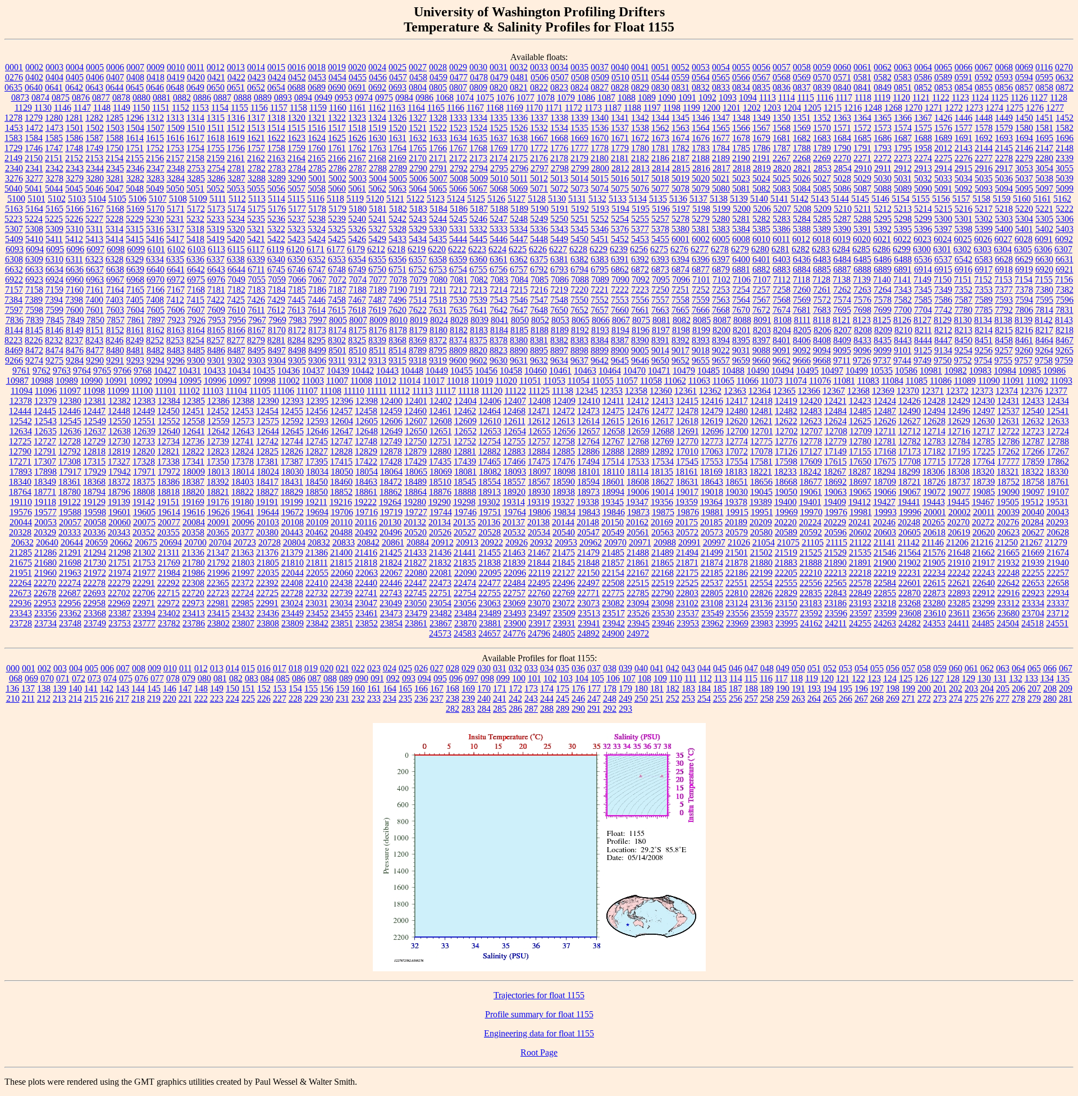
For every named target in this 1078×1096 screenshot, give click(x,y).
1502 (95, 128)
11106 (283, 390)
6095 (55, 249)
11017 (434, 380)
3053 (1024, 168)
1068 (445, 97)
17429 (415, 461)
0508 (580, 77)
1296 (135, 117)
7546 (519, 299)
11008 (361, 380)
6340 (276, 259)
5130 (557, 198)
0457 (398, 77)
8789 (418, 350)
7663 (660, 310)
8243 (94, 340)
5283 (782, 219)
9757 (1024, 360)
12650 (416, 431)
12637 (95, 431)
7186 (317, 289)
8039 (479, 320)
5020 (701, 178)
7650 (559, 310)
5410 (34, 239)
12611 (515, 421)
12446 (69, 411)
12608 (441, 421)
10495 (807, 370)
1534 (559, 128)
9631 (519, 360)
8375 (478, 340)
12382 (119, 401)
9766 (122, 370)
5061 (357, 188)
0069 (1024, 67)
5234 (236, 219)
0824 (579, 87)
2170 (418, 158)
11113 (422, 390)
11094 (22, 390)
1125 (999, 97)
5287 (842, 219)
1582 (1065, 128)
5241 (377, 219)
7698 (862, 310)
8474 (54, 350)
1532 (539, 128)
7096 (681, 279)
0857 (1024, 87)
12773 (712, 441)
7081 (459, 279)
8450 (963, 340)
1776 (559, 148)
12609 (465, 421)
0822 (539, 87)
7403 (115, 299)
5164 (34, 208)
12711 (885, 431)
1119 (882, 97)
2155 (135, 158)
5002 (337, 178)
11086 (941, 380)
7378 (1024, 289)
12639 (144, 431)
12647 (342, 431)
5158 (981, 198)
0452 (297, 77)
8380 (519, 340)
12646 (317, 431)
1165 (436, 107)
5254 (620, 219)
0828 (620, 87)
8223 (13, 340)
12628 (934, 421)
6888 (862, 269)
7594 (1024, 299)
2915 (963, 168)
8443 (903, 340)
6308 (14, 259)
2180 (600, 158)
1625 (337, 138)
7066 (297, 279)
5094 (1004, 188)
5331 (458, 229)
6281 (780, 249)
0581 (862, 77)
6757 (519, 269)
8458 (1004, 340)
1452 (1065, 117)
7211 (438, 289)
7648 (539, 310)
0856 (1004, 87)
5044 (54, 188)
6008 (741, 239)
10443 (387, 370)
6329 (135, 259)
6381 (559, 259)
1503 (115, 128)
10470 (634, 370)
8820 (478, 350)
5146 (880, 198)
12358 (636, 390)
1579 (1004, 128)
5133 (618, 198)
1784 (721, 148)
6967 (115, 279)
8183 (479, 330)
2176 (539, 158)
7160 (75, 289)
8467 (1065, 340)
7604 (135, 310)
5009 (479, 178)
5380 (680, 229)
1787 (782, 148)
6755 (478, 269)
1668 (559, 138)
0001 (14, 67)
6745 (276, 269)
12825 (267, 451)
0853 (943, 87)
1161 (357, 107)
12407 (515, 401)
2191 (761, 158)
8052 (540, 320)
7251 (680, 289)
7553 (620, 299)
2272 (883, 158)
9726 (862, 360)
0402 (34, 77)
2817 (721, 168)
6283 (821, 249)
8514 (397, 350)
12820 (144, 451)
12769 (662, 441)
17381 (267, 461)
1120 (901, 97)
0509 (600, 77)
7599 (54, 310)
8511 (377, 350)
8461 (1024, 340)
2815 (681, 168)
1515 (296, 128)
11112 (399, 390)
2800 (600, 168)
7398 (74, 299)
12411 (613, 401)
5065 (438, 188)
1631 (397, 138)
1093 (728, 97)
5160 (1022, 198)
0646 (155, 87)
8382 (559, 340)
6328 (115, 259)
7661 (640, 310)
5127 (517, 198)
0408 (135, 77)
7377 (1004, 289)
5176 (277, 208)
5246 (478, 219)
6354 (357, 259)
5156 (941, 198)
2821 (802, 168)
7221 (600, 289)
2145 (1004, 148)
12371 (932, 390)
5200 (742, 208)
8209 (883, 330)
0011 (195, 67)
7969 (277, 320)
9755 (1003, 360)
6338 (236, 259)
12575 (268, 421)
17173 (909, 451)
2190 (741, 158)
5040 (13, 188)
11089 (965, 380)
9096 (862, 350)
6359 (458, 259)
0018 (317, 67)
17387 (292, 461)
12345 (586, 390)
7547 (539, 299)
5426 (357, 239)
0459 (438, 77)
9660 (761, 360)
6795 (600, 269)
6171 (316, 249)
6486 (883, 259)
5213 (903, 208)
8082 (682, 320)
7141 (902, 279)
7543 (499, 299)
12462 (465, 411)
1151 (161, 107)
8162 (156, 330)
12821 (168, 451)
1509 (176, 128)
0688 (296, 87)
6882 (761, 269)
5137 (698, 198)
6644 (236, 269)
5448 (539, 239)
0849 (883, 87)
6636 (75, 269)
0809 (478, 87)
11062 (675, 380)
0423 (257, 77)
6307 (1063, 249)
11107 (307, 390)
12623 (811, 421)
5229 (135, 219)
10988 (42, 380)
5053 (236, 188)
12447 (94, 411)
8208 (863, 330)
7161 (95, 289)
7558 (680, 299)
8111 (802, 320)
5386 (782, 229)
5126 (496, 198)
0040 (620, 67)
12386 (218, 401)
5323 (296, 229)
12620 (736, 421)
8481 (135, 350)
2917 (1004, 168)
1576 (943, 128)
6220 (437, 249)
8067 (621, 320)
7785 (984, 310)
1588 (115, 138)
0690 (337, 87)
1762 (357, 148)
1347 (721, 117)
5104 (97, 198)
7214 (499, 289)
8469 (14, 350)
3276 (14, 178)
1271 (934, 107)
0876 (81, 97)
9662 (782, 360)
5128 (537, 198)
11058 (651, 380)
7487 (377, 299)
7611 (256, 310)
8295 (317, 340)
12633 (1058, 421)
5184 (438, 208)
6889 (883, 269)
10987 (17, 380)
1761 (337, 148)
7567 (761, 299)
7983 (298, 320)
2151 (54, 158)
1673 (660, 138)
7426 (256, 299)
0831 (680, 87)
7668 (721, 310)
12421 (835, 401)
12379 (45, 401)
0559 (680, 77)
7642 (499, 310)
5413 (94, 239)
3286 (216, 178)
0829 (640, 87)
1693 (1004, 138)
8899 (600, 350)
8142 (1044, 320)
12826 (292, 451)
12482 (786, 411)
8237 (74, 340)
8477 (95, 350)
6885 (822, 269)
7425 (236, 299)
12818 (94, 451)
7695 (842, 310)
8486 (216, 350)
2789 (398, 168)
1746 (34, 148)
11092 (1037, 380)
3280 (95, 178)
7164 (115, 289)
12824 (242, 451)
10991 (116, 380)
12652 (465, 431)
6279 (740, 249)
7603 (115, 310)
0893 (283, 97)
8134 (983, 320)
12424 (885, 401)
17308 (69, 461)
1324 (377, 117)
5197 (681, 208)
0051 (660, 67)
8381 (539, 340)
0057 (782, 67)
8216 (1024, 330)
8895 (539, 350)
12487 (885, 411)
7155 (1044, 279)
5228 (115, 219)
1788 (802, 148)
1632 (418, 138)
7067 (317, 279)
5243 (418, 219)
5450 (579, 239)
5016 (620, 178)
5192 (580, 208)
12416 (712, 401)
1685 (862, 138)
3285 (196, 178)
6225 (518, 249)
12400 (391, 401)
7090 (620, 279)
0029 (458, 67)
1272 (954, 107)
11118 (468, 390)
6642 (196, 269)
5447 (519, 239)
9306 (317, 360)
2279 (1024, 158)
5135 (658, 198)
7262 (842, 289)
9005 (640, 350)
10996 (215, 380)
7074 (358, 279)
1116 (824, 97)
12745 (316, 441)
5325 (337, 229)
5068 (499, 188)
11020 (506, 380)
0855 (984, 87)
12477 (662, 411)
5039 (1065, 178)
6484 (842, 259)
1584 (34, 138)
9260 (1024, 350)
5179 (337, 208)
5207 (782, 208)
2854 (843, 168)
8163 (176, 330)
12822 (193, 451)
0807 (458, 87)
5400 (1004, 229)
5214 (923, 208)
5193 (600, 208)
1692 (984, 138)
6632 (14, 269)
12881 (465, 451)
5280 (721, 219)
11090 (989, 380)
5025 (782, 178)
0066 (963, 67)
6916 (963, 269)
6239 (619, 249)
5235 (256, 219)
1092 (707, 97)
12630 (983, 421)
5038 (1044, 178)
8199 (701, 330)
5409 (14, 239)
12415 (687, 401)
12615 (613, 421)
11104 (236, 390)
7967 (257, 320)
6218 (396, 249)
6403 (782, 259)
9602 (478, 360)
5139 (739, 198)
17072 (736, 451)
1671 (620, 138)
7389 (34, 299)
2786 (337, 168)
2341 (34, 168)
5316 (155, 229)
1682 (802, 138)
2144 (984, 148)
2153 (94, 158)
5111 (217, 198)
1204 (792, 107)
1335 (499, 117)
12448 (119, 411)
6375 (539, 259)
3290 (297, 178)
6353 (337, 259)
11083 (868, 380)
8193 (600, 330)
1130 (43, 107)
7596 (1065, 299)
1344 (660, 117)
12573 (243, 421)
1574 (903, 128)
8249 (135, 340)
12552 (169, 421)
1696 (1065, 138)
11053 (554, 380)
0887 (222, 97)
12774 (736, 441)
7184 (277, 289)
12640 (169, 431)
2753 (196, 168)
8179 (418, 330)
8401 (782, 340)
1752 (155, 148)
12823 (218, 451)
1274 (994, 107)
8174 (337, 330)
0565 (721, 77)
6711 (256, 269)
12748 (366, 441)
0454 (337, 77)
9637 (579, 360)
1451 (1044, 117)
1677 (721, 138)
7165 (135, 289)
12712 (909, 431)
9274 (34, 360)
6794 (579, 269)
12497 (983, 411)
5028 (842, 178)
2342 (54, 168)
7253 (721, 289)
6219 (417, 249)
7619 (377, 310)
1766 (438, 148)
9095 (842, 350)
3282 (135, 178)
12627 (909, 421)
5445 (478, 239)
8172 (297, 330)
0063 (903, 67)
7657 (600, 310)
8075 (641, 320)
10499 (857, 370)
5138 (719, 198)
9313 (377, 360)
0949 (323, 97)
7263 (862, 289)
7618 (357, 310)
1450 (1024, 117)
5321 (256, 229)
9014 (660, 350)
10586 (906, 370)
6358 (438, 259)
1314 (195, 117)
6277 (700, 249)
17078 (761, 451)
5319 (216, 229)
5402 (1044, 229)
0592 (984, 77)
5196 (661, 208)
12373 (982, 390)
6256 (639, 249)
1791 (862, 148)
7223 (640, 289)
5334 (519, 229)
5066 (458, 188)
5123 (436, 198)
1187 (613, 107)
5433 (397, 239)
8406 (802, 340)
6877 (701, 269)
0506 (540, 77)
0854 (963, 87)
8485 (196, 350)
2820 (782, 168)
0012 (216, 67)
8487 (236, 350)
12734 (168, 441)
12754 (489, 441)
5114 (276, 198)
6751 (397, 269)
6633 (34, 269)
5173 (216, 208)
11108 (330, 390)
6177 (336, 249)
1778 (600, 148)
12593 (317, 421)
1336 (519, 117)
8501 (337, 350)
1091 (687, 97)
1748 (74, 148)
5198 (701, 208)
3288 (257, 178)
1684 (842, 138)
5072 (559, 188)
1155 (239, 107)
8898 (579, 350)
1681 (782, 138)
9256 (984, 350)
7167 (176, 289)
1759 (296, 148)
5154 (901, 198)
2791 (438, 168)
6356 (397, 259)
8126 (902, 320)
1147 (82, 107)
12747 (341, 441)
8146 (54, 330)
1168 (495, 107)
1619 (236, 138)
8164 (196, 330)
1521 (418, 128)
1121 (921, 97)
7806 (1024, 310)
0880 (141, 97)
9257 (1004, 350)
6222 (457, 249)
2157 (175, 158)
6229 (598, 249)
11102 (189, 390)
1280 (54, 117)
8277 (236, 340)
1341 (620, 117)
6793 (559, 269)
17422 (366, 461)
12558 (193, 421)
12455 (292, 411)
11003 (313, 380)
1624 (317, 138)
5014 (579, 178)
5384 (741, 229)
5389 (822, 229)
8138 (1003, 320)
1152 (180, 107)
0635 (13, 87)
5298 (903, 219)
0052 (680, 67)
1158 (298, 107)
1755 (216, 148)
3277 (34, 178)
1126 (1019, 97)
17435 (440, 461)
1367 (923, 117)
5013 (559, 178)
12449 (144, 411)
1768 (478, 148)
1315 (216, 117)
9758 (1044, 360)
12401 (416, 401)
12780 (860, 441)
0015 (276, 67)
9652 (680, 360)
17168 (885, 451)
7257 (761, 289)
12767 (613, 441)
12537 (1008, 411)
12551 (144, 421)
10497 (832, 370)
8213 (963, 330)
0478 (479, 77)
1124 (980, 97)
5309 (54, 229)
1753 (175, 148)
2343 (75, 168)
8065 (581, 320)
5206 (762, 208)
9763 (62, 370)
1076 (505, 97)
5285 (822, 219)
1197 (652, 107)
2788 (378, 168)
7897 (156, 320)
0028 (438, 67)
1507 (156, 128)
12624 (835, 421)
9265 (1065, 350)
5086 (842, 188)
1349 (761, 117)
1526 (519, 128)
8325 (357, 340)
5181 (378, 208)
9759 (1064, 360)
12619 (712, 421)
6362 (519, 259)
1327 (418, 117)
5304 (1024, 219)
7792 (1004, 310)
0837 (802, 87)
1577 (963, 128)
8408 (822, 340)
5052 (216, 188)
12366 (809, 390)
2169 (397, 158)
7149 (922, 279)
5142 (799, 198)
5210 (843, 208)
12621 (761, 421)
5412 (74, 239)
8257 (216, 340)
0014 (256, 67)
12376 (1031, 390)
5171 (176, 208)
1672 (640, 138)
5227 (94, 219)
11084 (892, 380)
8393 (701, 340)
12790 (20, 451)
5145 (860, 198)
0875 (61, 97)
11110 (354, 390)
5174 (236, 208)
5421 (256, 239)
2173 (478, 158)
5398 (963, 229)
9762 (42, 370)
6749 (357, 269)
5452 (620, 239)
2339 (1065, 158)
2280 (1044, 158)
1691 (963, 138)
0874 (40, 97)
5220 (1024, 208)
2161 (236, 158)
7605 (156, 310)
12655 (539, 431)
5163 (14, 208)
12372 (957, 390)
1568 (782, 128)
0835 (761, 87)
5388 (802, 229)
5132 (597, 198)
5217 (984, 208)
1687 (903, 138)
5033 (943, 178)
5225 (54, 219)
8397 (761, 340)
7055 (257, 279)
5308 (34, 229)
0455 (358, 77)
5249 (539, 219)
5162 (1062, 198)
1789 (822, 148)
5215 (943, 208)
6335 (175, 259)
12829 (366, 451)
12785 (983, 441)
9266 (14, 360)
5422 (276, 239)
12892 (662, 451)
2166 (337, 158)
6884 (802, 269)
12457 (341, 411)
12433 (1033, 401)
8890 (519, 350)
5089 (903, 188)
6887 (842, 269)
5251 (579, 219)
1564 (701, 128)
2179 (579, 158)
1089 (647, 97)
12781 (885, 441)
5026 (802, 178)
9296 (176, 360)
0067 (984, 67)
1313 (175, 117)
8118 (821, 320)
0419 (176, 77)
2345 (115, 168)
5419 (216, 239)
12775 (761, 441)
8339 (377, 340)
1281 (74, 117)
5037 (1024, 178)
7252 (701, 289)
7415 (195, 299)
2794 (479, 168)
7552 (600, 299)
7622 (418, 310)
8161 (135, 330)
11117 (445, 390)
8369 (418, 340)
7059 (277, 279)
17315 (94, 461)
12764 (588, 441)
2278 (1004, 158)
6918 (1004, 269)
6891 (903, 269)
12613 (563, 421)
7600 (75, 310)
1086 (586, 97)
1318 (276, 117)
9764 (82, 370)
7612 (276, 310)
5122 (415, 198)
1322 (337, 117)
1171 (554, 107)
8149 (75, 330)
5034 (963, 178)
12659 (638, 431)
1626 (357, 138)
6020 (862, 239)
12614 (588, 421)
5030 (883, 178)
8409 (842, 340)
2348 (176, 168)
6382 (579, 259)
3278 (54, 178)
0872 (1065, 87)
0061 (862, 67)
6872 (640, 269)
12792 (69, 451)
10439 (338, 370)
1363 (842, 117)
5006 (418, 178)
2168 (377, 158)
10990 (91, 380)
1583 (13, 138)
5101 (36, 198)
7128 (821, 279)
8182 (459, 330)
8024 (439, 320)
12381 (95, 401)
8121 (842, 320)
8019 (419, 320)
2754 (216, 168)
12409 (564, 401)
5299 (923, 219)
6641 (176, 269)
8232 (54, 340)
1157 (278, 107)
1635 (478, 138)
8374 (458, 340)
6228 (578, 249)
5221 (1044, 208)
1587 (94, 138)
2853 (823, 168)
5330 (438, 229)
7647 (519, 310)
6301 (942, 249)
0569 (802, 77)
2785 (317, 168)
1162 (377, 107)
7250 (660, 289)
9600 (458, 360)
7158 (34, 289)
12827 (316, 451)
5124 (456, 198)
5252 (600, 219)
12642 (218, 431)
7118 (801, 279)
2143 (963, 148)
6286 (881, 249)
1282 (94, 117)
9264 (1044, 350)
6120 (295, 249)
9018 (701, 350)
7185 (297, 289)
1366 (903, 117)
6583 (984, 259)
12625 (860, 421)
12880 (440, 451)
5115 (296, 198)
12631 (1008, 421)
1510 (196, 128)
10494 (782, 370)
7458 (337, 299)
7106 (742, 279)
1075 (485, 97)
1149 (121, 107)
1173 (593, 107)
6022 (902, 239)
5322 (276, 229)
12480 (736, 411)
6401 (761, 259)
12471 (539, 411)
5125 (476, 198)
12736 (193, 441)
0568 (782, 77)
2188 (701, 158)
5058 (317, 188)
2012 (943, 148)
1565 (721, 128)
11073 (772, 380)
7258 (782, 289)
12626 (885, 421)
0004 (75, 67)
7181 (216, 289)
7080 (438, 279)
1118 (863, 97)
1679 (761, 138)
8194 (620, 330)
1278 (13, 117)
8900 (620, 350)
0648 (175, 87)
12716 (959, 431)
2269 (822, 158)
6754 (458, 269)
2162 (256, 158)
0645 (135, 87)
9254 (963, 350)
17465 (489, 461)
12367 (834, 390)
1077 (526, 97)
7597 (14, 310)
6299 (902, 249)
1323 (357, 117)
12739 (218, 441)
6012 (801, 239)
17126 (786, 451)
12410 (589, 401)
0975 (384, 97)
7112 (782, 279)
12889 (638, 451)
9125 (923, 350)
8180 (438, 330)
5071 (539, 188)
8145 (34, 330)
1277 (1055, 107)
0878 (121, 97)
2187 (680, 158)
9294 (156, 360)
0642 (74, 87)
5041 (34, 188)
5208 (802, 208)
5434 (418, 239)
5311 (94, 229)
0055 (741, 67)
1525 (499, 128)
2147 (1044, 148)
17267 (1058, 451)
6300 (922, 249)
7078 (398, 279)
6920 (1044, 269)
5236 (276, 219)
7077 (378, 279)
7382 (1065, 289)
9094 (822, 350)
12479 (712, 411)
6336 (195, 259)
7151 (963, 279)
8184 (499, 330)
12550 (119, 421)
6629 (1024, 259)
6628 (1004, 259)
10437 (313, 370)
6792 (539, 269)
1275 (1015, 107)
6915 (943, 269)
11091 (1013, 380)
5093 (984, 188)
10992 (141, 380)
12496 (959, 411)
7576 (862, 299)
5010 (499, 178)
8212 (943, 330)
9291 (115, 360)
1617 (195, 138)
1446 (963, 117)
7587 (963, 299)
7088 (580, 279)
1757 (256, 148)
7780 (963, 310)
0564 (701, 77)
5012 (539, 178)
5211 (862, 208)
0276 (14, 77)
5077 (660, 188)
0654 (276, 87)
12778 (811, 441)
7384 (13, 299)
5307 (14, 229)
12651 (441, 431)
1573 (883, 128)
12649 (391, 431)
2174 (499, 158)
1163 (396, 107)
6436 (802, 259)
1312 (155, 117)
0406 (95, 77)
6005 (721, 239)
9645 (620, 360)
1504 (135, 128)
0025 (397, 67)
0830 (660, 87)
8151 (95, 330)
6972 (176, 279)
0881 (162, 97)
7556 (640, 299)
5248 (519, 219)
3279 (75, 178)
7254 (741, 289)
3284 (176, 178)
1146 (62, 107)
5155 (921, 198)
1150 (141, 107)
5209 (823, 208)
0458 (418, 77)
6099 (136, 249)
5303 (1004, 219)
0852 (923, 87)
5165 (54, 208)
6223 (477, 249)
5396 (923, 229)
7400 (94, 299)
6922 (14, 279)
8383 (579, 340)
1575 (923, 128)
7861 (136, 320)
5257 (660, 219)
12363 (735, 390)
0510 (620, 77)
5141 (779, 198)
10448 (412, 370)
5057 (296, 188)
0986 (424, 97)
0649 (195, 87)
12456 (316, 411)
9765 (102, 370)
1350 (782, 117)
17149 (835, 451)
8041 (500, 320)
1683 (822, 138)
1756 (236, 148)
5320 (236, 229)
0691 (357, 87)
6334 (155, 259)
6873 (660, 269)
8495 (257, 350)
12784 (959, 441)
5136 (678, 198)
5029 (862, 178)
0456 (378, 77)
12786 (1008, 441)
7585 (923, 299)
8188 (540, 330)
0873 (20, 97)
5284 (802, 219)
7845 (55, 320)
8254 (195, 340)
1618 (216, 138)
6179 (356, 249)
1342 (640, 117)
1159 (318, 107)
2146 (1024, 148)
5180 (358, 208)
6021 (882, 239)
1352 (822, 117)
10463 (585, 370)
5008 (459, 178)
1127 (1039, 97)
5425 (337, 239)
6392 (640, 259)
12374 (1006, 390)
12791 (45, 451)
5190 (540, 208)
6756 (499, 269)
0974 (364, 97)
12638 (119, 431)
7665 (680, 310)
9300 (196, 360)
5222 (1065, 208)
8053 (560, 320)
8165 (216, 330)
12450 (168, 411)
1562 (660, 128)
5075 (620, 188)
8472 (34, 350)
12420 (811, 401)
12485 (860, 411)
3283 (156, 178)
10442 (362, 370)
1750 (115, 148)
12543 (45, 421)
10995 (190, 380)
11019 (482, 380)
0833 (721, 87)
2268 (802, 158)
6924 (54, 279)
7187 (337, 289)
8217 (1044, 330)
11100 (142, 390)
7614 (317, 310)
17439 (465, 461)
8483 (176, 350)
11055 (603, 380)
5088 (883, 188)
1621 (256, 138)
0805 (438, 87)
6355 (377, 259)
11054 (579, 380)
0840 (842, 87)
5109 (198, 198)
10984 (1005, 370)
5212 (883, 208)
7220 (579, 289)
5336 (539, 229)
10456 (486, 370)
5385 (761, 229)
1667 (539, 138)
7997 (318, 320)
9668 (822, 360)
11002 (289, 380)
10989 (67, 380)
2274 (923, 158)
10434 (239, 370)
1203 (772, 107)
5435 (438, 239)
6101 (156, 249)
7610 (236, 310)
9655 (701, 360)
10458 (511, 370)
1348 (741, 117)
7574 (842, 299)
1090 (667, 97)
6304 (1003, 249)
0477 (459, 77)
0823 (559, 87)
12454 (267, 411)
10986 (1054, 370)
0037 (600, 67)
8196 (641, 330)
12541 (1058, 411)
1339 (579, 117)
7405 (135, 299)
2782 (257, 168)
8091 (762, 320)
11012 (385, 380)
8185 (519, 330)
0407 (115, 77)
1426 (943, 117)
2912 (903, 168)
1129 (23, 107)
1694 (1024, 138)
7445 (296, 299)
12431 (1008, 401)
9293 (135, 360)
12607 (416, 421)
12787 (1033, 441)
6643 (216, 269)
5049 (155, 188)
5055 (256, 188)
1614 (135, 138)
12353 (611, 390)
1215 (833, 107)
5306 (1065, 219)
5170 (156, 208)
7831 (1065, 310)
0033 (539, 67)
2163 (276, 158)
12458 (366, 411)
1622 (276, 138)
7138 (842, 279)
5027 (822, 178)
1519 (377, 128)
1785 (741, 148)
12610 (490, 421)
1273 (974, 107)
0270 (1064, 67)
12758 (563, 441)
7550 (579, 299)
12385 (193, 401)
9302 (236, 360)
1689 (943, 138)
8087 (722, 320)
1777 (579, 148)
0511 (640, 77)
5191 (560, 208)
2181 (620, 158)
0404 (54, 77)
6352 (317, 259)
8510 (358, 350)
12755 (514, 441)
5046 (94, 188)
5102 (57, 198)
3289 (277, 178)
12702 (786, 431)
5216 (963, 208)
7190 (398, 289)
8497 (277, 350)
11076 (820, 380)
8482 (156, 350)
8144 (14, 330)
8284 (296, 340)
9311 (337, 360)
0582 (883, 77)
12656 (564, 431)
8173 (317, 330)
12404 (465, 401)
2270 (842, 158)
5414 (115, 239)
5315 (135, 229)
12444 (20, 411)
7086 (560, 279)
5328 (397, 229)
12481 (761, 411)
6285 (861, 249)
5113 (257, 198)
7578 (883, 299)
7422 (216, 299)
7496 (397, 299)
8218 (1065, 330)
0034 (559, 67)
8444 (923, 340)
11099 (118, 390)
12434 (1058, 401)
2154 (115, 158)
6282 (801, 249)
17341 (193, 461)
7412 (175, 299)
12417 (736, 401)
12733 (144, 441)
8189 (560, 330)
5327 (377, 229)
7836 (15, 320)
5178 (317, 208)
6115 (236, 249)
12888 (613, 451)
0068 (1004, 67)
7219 (559, 289)
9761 (21, 370)
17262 (1008, 451)
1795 (903, 148)
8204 (782, 330)
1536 (600, 128)
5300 (943, 219)
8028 (459, 320)
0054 (721, 67)
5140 (759, 198)
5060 (337, 188)
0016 (296, 67)
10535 (881, 370)
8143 (1064, 320)
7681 (802, 310)
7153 (1003, 279)
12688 (663, 431)
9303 (257, 360)
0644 (115, 87)
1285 (115, 117)
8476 (75, 350)
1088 (627, 97)
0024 (377, 67)
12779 (835, 441)
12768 (638, 441)
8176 (378, 330)
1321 (317, 117)
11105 (260, 390)
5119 (355, 198)
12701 (762, 431)
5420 (236, 239)
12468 (514, 411)
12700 (737, 431)
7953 (217, 320)
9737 (882, 360)
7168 (196, 289)
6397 (721, 259)
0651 (236, 87)
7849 (75, 320)
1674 (680, 138)
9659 (741, 360)
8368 (397, 340)
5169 (135, 208)
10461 (560, 370)
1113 (767, 97)
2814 (661, 168)
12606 (391, 421)
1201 (732, 107)
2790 (418, 168)
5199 (721, 208)
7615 (337, 310)
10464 (610, 370)
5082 (761, 188)
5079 (701, 188)
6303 (983, 249)
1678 (741, 138)
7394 (54, 299)
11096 (46, 390)
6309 (34, 259)
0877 (101, 97)
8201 (742, 330)
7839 (35, 320)
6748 (337, 269)
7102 (721, 279)
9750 (943, 360)
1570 (822, 128)
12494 (934, 411)
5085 (822, 188)
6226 (538, 249)
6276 (679, 249)
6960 (75, 279)
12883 (514, 451)
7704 (923, 310)
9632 (539, 360)
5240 (357, 219)
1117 (843, 97)
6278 (720, 249)
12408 (539, 401)
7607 (196, 310)
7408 (155, 299)
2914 (943, 168)
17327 (119, 461)
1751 (135, 148)
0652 (256, 87)
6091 (1044, 239)
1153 (200, 107)
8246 (115, 340)
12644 (268, 431)
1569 (802, 128)
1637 (499, 138)
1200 (711, 107)
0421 (216, 77)
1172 (573, 107)
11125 (539, 390)
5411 (54, 239)
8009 (378, 320)
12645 (292, 431)
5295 (883, 219)
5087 (862, 188)
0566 (741, 77)
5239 (337, 219)
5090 (923, 188)
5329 (418, 229)
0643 (94, 87)
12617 (662, 421)
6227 (558, 249)
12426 (909, 401)
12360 (661, 390)
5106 (138, 198)
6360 (478, 259)
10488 (733, 370)
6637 (95, 269)
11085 (917, 380)
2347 (156, 168)
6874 (680, 269)
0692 (377, 87)
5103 (77, 198)
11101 (165, 390)
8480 (115, 350)
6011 (781, 239)
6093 (15, 249)
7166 (156, 289)
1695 (1044, 138)
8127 (922, 320)
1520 (397, 128)
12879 (415, 451)
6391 (620, 259)
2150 (34, 158)
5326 (357, 229)
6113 (216, 249)
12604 (342, 421)
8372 (438, 340)
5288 (862, 219)
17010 (687, 451)
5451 (600, 239)
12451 (193, 411)
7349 (943, 289)
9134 (943, 350)
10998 (264, 380)
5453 (640, 239)
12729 (94, 441)
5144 (840, 198)
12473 (588, 411)
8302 (337, 340)
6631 (1065, 259)
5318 (195, 229)
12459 (391, 411)
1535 (579, 128)
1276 (1035, 107)
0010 (176, 67)
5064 (418, 188)
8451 (984, 340)
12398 (366, 401)
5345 (579, 229)
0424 (277, 77)
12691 (688, 431)
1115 (805, 97)
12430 (983, 401)
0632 (1065, 77)
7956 (237, 320)
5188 (499, 208)
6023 (922, 239)
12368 (858, 390)
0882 (182, 97)
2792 (459, 168)
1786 (761, 148)
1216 (853, 107)
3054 (1044, 168)
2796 (519, 168)
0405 (75, 77)
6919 (1024, 269)
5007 (438, 178)
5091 (943, 188)
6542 (963, 259)
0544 (660, 77)
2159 (216, 158)
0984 (404, 97)
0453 (317, 77)
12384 (169, 401)
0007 (135, 67)
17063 (712, 451)
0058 (802, 67)
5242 (397, 219)
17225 (983, 451)
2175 (519, 158)
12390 (268, 401)
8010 (399, 320)
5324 (317, 229)
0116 (1044, 67)
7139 (862, 279)
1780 (640, 148)
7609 (216, 310)
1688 (923, 138)
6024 (943, 239)
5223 (13, 219)
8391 (660, 340)
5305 (1044, 219)
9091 (782, 350)
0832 (701, 87)
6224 (497, 249)
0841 (862, 87)
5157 (961, 198)
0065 (943, 67)
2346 (135, 168)
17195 (959, 451)
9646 (640, 360)
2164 (296, 158)
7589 (984, 299)
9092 (802, 350)
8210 (903, 330)
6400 (741, 259)
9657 (721, 360)
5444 (458, 239)
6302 (962, 249)
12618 (687, 421)
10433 (214, 370)
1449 (1004, 117)
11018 (458, 380)
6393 (660, 259)
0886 (202, 97)
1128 (1058, 97)
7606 (176, 310)
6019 (842, 239)
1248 (873, 107)
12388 (243, 401)
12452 (218, 411)
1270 (913, 107)
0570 (822, 77)
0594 (1024, 77)
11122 (515, 390)
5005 (398, 178)
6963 (95, 279)
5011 (519, 178)
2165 (317, 158)
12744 (292, 441)
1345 (680, 117)
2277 (984, 158)
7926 (196, 320)
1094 (748, 97)
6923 (34, 279)
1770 (519, 148)
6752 (418, 269)
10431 (190, 370)
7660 (620, 310)
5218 (1004, 208)
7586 (943, 299)
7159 (54, 289)
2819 (762, 168)
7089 (600, 279)
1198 (671, 107)
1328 (438, 117)
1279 (34, 117)
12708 (836, 431)
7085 (540, 279)
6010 (761, 239)
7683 (822, 310)
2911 (883, 168)
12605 (366, 421)
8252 (155, 340)
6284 (841, 249)
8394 (721, 340)
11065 (723, 380)
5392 (883, 229)
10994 (165, 380)
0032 (519, 67)
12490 (909, 411)
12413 (662, 401)
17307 (45, 461)
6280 (760, 249)
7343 (903, 289)
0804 (418, 87)
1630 (377, 138)
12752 (465, 441)
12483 (811, 411)
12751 (440, 441)
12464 (489, 411)
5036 (1004, 178)
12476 (638, 411)
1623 (296, 138)
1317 (256, 117)
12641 (193, 431)
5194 (620, 208)
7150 (943, 279)
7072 (337, 279)
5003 (358, 178)
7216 (539, 289)
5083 (782, 188)
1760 (317, 148)
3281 (115, 178)
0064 (923, 67)
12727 (45, 441)
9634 (559, 360)
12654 (515, 431)
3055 (1065, 168)
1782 (680, 148)
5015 (600, 178)
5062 (377, 188)
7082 (479, 279)
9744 (902, 360)
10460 (535, 370)
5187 (479, 208)
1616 (175, 138)
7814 (1044, 310)
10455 (461, 370)
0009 (156, 67)
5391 (862, 229)
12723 (1033, 431)
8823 (499, 350)
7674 (782, 310)
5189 (519, 208)
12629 (959, 421)
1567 (761, 128)
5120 (375, 198)
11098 (94, 390)
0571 (842, 77)
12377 (1056, 390)
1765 (418, 148)
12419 (786, 401)
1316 (236, 117)
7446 (317, 299)
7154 (1024, 279)
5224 (34, 219)
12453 (242, 411)
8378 (499, 340)
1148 (102, 107)
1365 (883, 117)
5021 (721, 178)
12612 (539, 421)
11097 (70, 390)
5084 (802, 188)
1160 (337, 107)
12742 (267, 441)
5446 (499, 239)
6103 (196, 249)
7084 (519, 279)
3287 (236, 178)
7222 (620, 289)
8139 (1024, 320)
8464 (1044, 340)
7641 (478, 310)
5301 (963, 219)
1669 (579, 138)
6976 (216, 279)
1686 (883, 138)
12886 (588, 451)
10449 (437, 370)
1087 (606, 97)
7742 (943, 310)
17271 (20, 461)
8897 (559, 350)
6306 (1043, 249)
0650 (216, 87)
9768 (143, 370)
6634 (54, 269)
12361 (685, 390)
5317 (175, 229)
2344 (95, 168)
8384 (600, 340)
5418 (195, 239)
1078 (546, 97)
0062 (883, 67)
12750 (415, 441)
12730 (119, 441)
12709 (860, 431)
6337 (216, 259)
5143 (820, 198)
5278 (680, 219)
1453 (14, 128)
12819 (119, 451)
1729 (13, 148)
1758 (276, 148)
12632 (1033, 421)
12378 (21, 401)
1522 (438, 128)
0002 (34, 67)
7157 (14, 289)
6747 (317, 269)
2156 (155, 158)
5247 (499, 219)
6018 (821, 239)
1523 (458, 128)
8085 (702, 320)
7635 (458, 310)
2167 (357, 158)
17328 (144, 461)
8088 (742, 320)
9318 (418, 360)
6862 (620, 269)
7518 (438, 299)
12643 (243, 431)
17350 (218, 461)
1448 (984, 117)
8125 (882, 320)
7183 (257, 289)
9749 (922, 360)
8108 (783, 320)
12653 (490, 431)
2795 (499, 168)
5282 (761, 219)
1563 (680, 128)
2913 (923, 168)
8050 (520, 320)
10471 (659, 370)
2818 (742, 168)
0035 (579, 67)
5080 (721, 188)
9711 (842, 360)
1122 (940, 97)
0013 (236, 67)
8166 (236, 330)
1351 (802, 117)
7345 (923, 289)
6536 (923, 259)
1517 (337, 128)
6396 (701, 259)
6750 (377, 269)
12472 (563, 411)
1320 (296, 117)
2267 (782, 158)
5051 (195, 188)
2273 (903, 158)
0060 (842, 67)
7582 (903, 299)
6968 (135, 279)
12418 (761, 401)
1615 (155, 138)
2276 (963, 158)
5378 (660, 229)
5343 (559, 229)
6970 (156, 279)
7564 (741, 299)
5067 (478, 188)
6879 (721, 269)
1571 (842, 128)
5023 (741, 178)
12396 (342, 401)
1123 (960, 97)
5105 (117, 198)
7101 (701, 279)
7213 (478, 289)
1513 (256, 128)
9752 (963, 360)
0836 (782, 87)
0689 (317, 87)
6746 (296, 269)
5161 (1042, 198)
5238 (317, 219)
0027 (418, 67)
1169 (514, 107)
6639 (135, 269)
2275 (943, 158)
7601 (95, 310)
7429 (276, 299)
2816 (701, 168)
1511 (216, 128)
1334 (478, 117)
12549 (95, 421)
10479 (684, 370)
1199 (691, 107)
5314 (115, 229)
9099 (883, 350)
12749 (391, 441)
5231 (175, 219)
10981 (931, 370)
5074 (600, 188)
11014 (410, 380)
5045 (74, 188)
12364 (759, 390)
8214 (984, 330)
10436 (288, 370)
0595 (1044, 77)
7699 (883, 310)
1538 (640, 128)
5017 (640, 178)
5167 (95, 208)
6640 (156, 269)
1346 (701, 117)
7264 (883, 289)
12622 (786, 421)
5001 (317, 178)
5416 (155, 239)
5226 (74, 219)
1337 (539, 117)
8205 (802, 330)
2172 (458, 158)
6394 (680, 259)
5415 (135, 239)
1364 (862, 117)
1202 (752, 107)
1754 (195, 148)
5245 (458, 219)
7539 (478, 299)
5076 (640, 188)
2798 (560, 168)
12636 (70, 431)
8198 (681, 330)
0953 (344, 97)
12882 (489, 451)
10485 (708, 370)
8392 (680, 340)
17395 (316, 461)
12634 (21, 431)
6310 (54, 259)
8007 (358, 320)
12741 (242, 441)
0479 (499, 77)
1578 (984, 128)
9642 (600, 360)
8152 (115, 330)
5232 (195, 219)
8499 (317, 350)
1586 (74, 138)
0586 (923, 77)
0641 (54, 87)
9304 (277, 360)
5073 (579, 188)
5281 (741, 219)
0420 (196, 77)
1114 (786, 97)
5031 (903, 178)
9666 (802, 360)
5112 (237, 198)
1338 (559, 117)
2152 (74, 158)
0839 (822, 87)
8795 (438, 350)
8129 (943, 320)
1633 (438, 138)
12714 (934, 431)
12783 (934, 441)
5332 (478, 229)
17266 (1033, 451)
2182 (640, 158)
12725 (20, 441)
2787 (358, 168)
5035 (984, 178)
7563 (721, 299)
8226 (34, 340)
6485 (862, 259)
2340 (14, 168)
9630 (499, 360)
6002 (701, 239)
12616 (638, 421)
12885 (563, 451)
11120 (492, 390)
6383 (600, 259)
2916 (984, 168)
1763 (377, 148)
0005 (95, 67)
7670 (741, 310)
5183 (418, 208)
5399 (984, 229)
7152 (983, 279)
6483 (822, 259)
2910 (863, 168)
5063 (397, 188)
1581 (1044, 128)
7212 (458, 289)
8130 (963, 320)
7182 (236, 289)
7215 (519, 289)
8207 (843, 330)
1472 (34, 128)
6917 (984, 269)
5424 (317, 239)
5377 (640, 229)
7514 (418, 299)
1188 (632, 107)
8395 (741, 340)
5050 (175, 188)
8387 (620, 340)
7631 (438, 310)
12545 (70, 421)
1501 (75, 128)
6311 (74, 259)
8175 (358, 330)
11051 (530, 380)
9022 (721, 350)
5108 (178, 198)
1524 (478, 128)
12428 (934, 401)
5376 (620, 229)
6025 (963, 239)
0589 (943, 77)
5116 (316, 198)
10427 (165, 370)
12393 (292, 401)
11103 (212, 390)
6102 (176, 249)
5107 (158, 198)
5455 (660, 239)
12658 (613, 431)
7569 (802, 299)
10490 (758, 370)
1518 (357, 128)
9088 (761, 350)
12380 (70, 401)
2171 (438, 158)
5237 (296, 219)
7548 (559, 299)
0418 (156, 77)
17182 (934, 451)
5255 (640, 219)
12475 (613, 411)
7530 (458, 299)
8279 (256, 340)
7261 (822, 289)
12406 (490, 401)
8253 (175, 340)
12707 (811, 431)
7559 (701, 299)
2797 (540, 168)
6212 (376, 249)
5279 (701, 219)
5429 (377, 239)
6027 (1003, 239)
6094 (35, 249)
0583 (903, 77)
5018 (660, 178)
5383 (721, 229)
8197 (661, 330)
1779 (620, 148)
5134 (638, 198)
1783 (701, 148)
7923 (176, 320)
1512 (236, 128)
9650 (660, 360)
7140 (882, 279)
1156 (259, 107)
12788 (1058, 441)
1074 (465, 97)
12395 (317, 401)
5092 (963, 188)
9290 (95, 360)
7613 (296, 310)
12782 (909, 441)
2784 (297, 168)
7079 (418, 279)
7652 (579, 310)
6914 (923, 269)
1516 (317, 128)
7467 (357, 299)
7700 (903, 310)
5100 (16, 198)
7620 (397, 310)
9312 (357, 360)
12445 (45, 411)
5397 (943, 229)
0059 (822, 67)
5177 (297, 208)
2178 (559, 158)
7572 (822, 299)
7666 (701, 310)
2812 (620, 168)
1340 (600, 117)
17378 (242, 461)
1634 (458, 138)
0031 (499, 67)
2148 (1065, 148)
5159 (1002, 198)
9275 (54, 360)
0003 (54, 67)
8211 (923, 330)
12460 (415, 411)
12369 (883, 390)
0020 (357, 67)
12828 (341, 451)
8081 (661, 320)
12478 (687, 411)
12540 (1033, 411)
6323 (94, 259)
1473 (54, 128)
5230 (155, 219)
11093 (1061, 380)
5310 (75, 229)
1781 (660, 148)
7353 (984, 289)
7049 (236, 279)
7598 (34, 310)
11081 (844, 380)
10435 (264, 370)
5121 (395, 198)
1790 (842, 148)
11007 (337, 380)
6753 (438, 269)
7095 (661, 279)
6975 (196, 279)
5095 (1024, 188)
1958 (923, 148)
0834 (741, 87)
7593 (1004, 299)
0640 (34, 87)
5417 (175, 239)
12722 (1008, 431)
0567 (761, 77)
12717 (983, 431)
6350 (296, 259)
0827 (600, 87)
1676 (701, 138)
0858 (1044, 87)
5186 (459, 208)
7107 (762, 279)
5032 (923, 178)
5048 (135, 188)
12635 (45, 431)
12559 (218, 421)
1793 (883, 148)
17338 (168, 461)
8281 (276, 340)
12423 (860, 401)
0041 (640, 67)
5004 (378, 178)
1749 (94, 148)
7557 (660, 299)
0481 (519, 77)
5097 (1044, 188)
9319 (438, 360)
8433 (862, 340)
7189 (378, 289)
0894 (303, 97)
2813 (641, 168)
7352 (963, 289)
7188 (358, 289)
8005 (338, 320)
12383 (144, 401)
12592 (292, 421)
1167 (475, 107)
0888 (243, 97)
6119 (275, 249)
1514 (276, 128)
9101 (903, 350)
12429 (959, 401)
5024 (761, 178)
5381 (701, 229)
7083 (499, 279)
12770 (687, 441)
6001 (680, 239)
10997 (240, 380)
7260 (802, 289)
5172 (196, 208)
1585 (54, 138)
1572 (862, 128)
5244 (438, 219)
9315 (397, 360)
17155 (860, 451)
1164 (416, 107)
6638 (115, 269)
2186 (660, 158)
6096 (75, 249)
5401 (1024, 229)
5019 (680, 178)
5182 (398, 208)
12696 (712, 431)
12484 (835, 411)
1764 (397, 148)
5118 (335, 198)
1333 (458, 117)
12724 (1058, 431)
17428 (391, 461)
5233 (216, 219)
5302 (984, 219)
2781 (236, 168)
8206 (823, 330)
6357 (418, 259)
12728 (69, 441)
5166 (75, 208)
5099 (1065, 188)
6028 (1024, 239)
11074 (796, 380)
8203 (762, 330)
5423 (296, 239)
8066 (601, 320)
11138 (562, 390)
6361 (499, 259)
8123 (862, 320)
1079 (566, 97)
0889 (263, 97)
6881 (741, 269)
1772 (539, 148)
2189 (721, 158)
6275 (659, 249)
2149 (13, 158)
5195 (641, 208)
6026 (983, 239)
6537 (943, 259)
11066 (748, 380)
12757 (539, 441)
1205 (812, 107)
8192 (580, 330)
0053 (701, 67)
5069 (519, 188)
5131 (577, 198)
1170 (534, 107)
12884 (539, 451)
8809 (458, 350)
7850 (95, 320)
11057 (627, 380)
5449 (559, 239)
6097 (95, 249)
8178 (398, 330)
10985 (1029, 370)
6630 (1044, 259)
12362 (710, 390)
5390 (842, 229)
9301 (216, 360)
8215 (1004, 330)
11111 (377, 390)
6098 (116, 249)
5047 (115, 188)
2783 (277, 168)
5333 (499, 229)
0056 (761, 67)
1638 (519, 138)
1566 (741, 128)
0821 (519, 87)
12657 (589, 431)
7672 (761, 310)
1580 (1024, 128)
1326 (397, 117)
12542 (21, 421)
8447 (943, 340)
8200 (721, 330)
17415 (341, 461)
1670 (600, 138)
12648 (366, 431)
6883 (782, 269)
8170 (277, 330)
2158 (195, 158)
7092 (641, 279)
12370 (908, 390)
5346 (600, 229)
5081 (741, 188)
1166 (455, 107)
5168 (115, 208)
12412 (638, 401)
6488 (903, 259)
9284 (75, 360)
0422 (236, 77)
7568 (782, 299)
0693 (397, 87)
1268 (893, 107)
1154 (220, 107)
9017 (680, 350)
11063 (699, 380)
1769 (499, 148)
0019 (337, 67)
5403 (1065, 229)
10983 (980, 370)
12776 (786, 441)
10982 (955, 370)
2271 (862, 158)
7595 (1044, 299)
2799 (580, 168)
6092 (1064, 239)
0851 (903, 87)
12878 (391, 451)
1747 (54, 148)
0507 (560, 77)
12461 (440, 411)
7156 (1064, 279)
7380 (1044, 289)
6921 (1065, 269)
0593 (1004, 77)
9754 (983, 360)
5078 (680, 188)
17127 (811, 451)
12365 (784, 390)
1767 (458, 148)
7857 (116, 320)
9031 (741, 350)
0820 (499, 87)
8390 (640, 340)
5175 (257, 208)
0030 (478, 67)
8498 (297, 350)
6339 (256, 259)
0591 (963, 77)
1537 (620, 128)
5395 (903, 229)
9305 (297, 360)
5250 (559, 219)
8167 (257, 330)
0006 (115, 67)
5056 (276, 188)
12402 (441, 401)
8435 (883, 340)
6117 (255, 249)
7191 (418, 289)
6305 (1023, 249)
